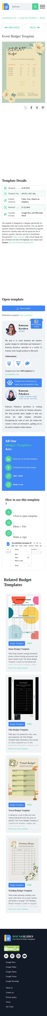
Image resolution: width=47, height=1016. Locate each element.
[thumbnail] (23, 618)
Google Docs (10, 962)
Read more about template (18, 668)
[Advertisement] (23, 147)
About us (9, 988)
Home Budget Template (18, 649)
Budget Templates (18, 445)
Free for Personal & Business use (21, 242)
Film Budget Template (18, 730)
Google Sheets (11, 972)
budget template (19, 237)
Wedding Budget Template (20, 891)
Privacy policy (11, 997)
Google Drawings (12, 981)
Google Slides (11, 967)
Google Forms (11, 976)
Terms (8, 1002)
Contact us (10, 993)
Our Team (9, 1007)
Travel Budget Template (19, 810)
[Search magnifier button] (35, 6)
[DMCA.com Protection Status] (12, 949)
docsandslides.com (12, 374)
